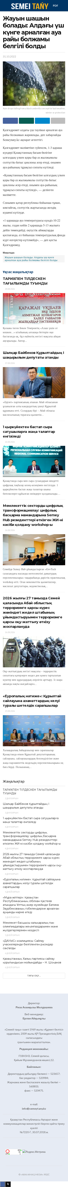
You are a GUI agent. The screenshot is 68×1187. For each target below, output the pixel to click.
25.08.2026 (10, 711)
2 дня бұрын (11, 798)
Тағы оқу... (34, 975)
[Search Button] (63, 5)
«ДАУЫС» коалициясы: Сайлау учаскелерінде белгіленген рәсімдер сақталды (28, 944)
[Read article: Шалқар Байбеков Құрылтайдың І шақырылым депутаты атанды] (34, 382)
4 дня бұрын (11, 827)
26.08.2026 (10, 442)
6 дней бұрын (12, 953)
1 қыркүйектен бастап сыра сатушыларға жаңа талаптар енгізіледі (29, 431)
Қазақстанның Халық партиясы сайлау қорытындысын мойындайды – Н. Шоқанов (32, 960)
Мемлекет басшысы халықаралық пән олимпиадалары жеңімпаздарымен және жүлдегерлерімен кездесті (30, 926)
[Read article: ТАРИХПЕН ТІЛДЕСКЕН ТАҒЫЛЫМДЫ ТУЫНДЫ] (34, 308)
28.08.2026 (10, 289)
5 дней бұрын (12, 892)
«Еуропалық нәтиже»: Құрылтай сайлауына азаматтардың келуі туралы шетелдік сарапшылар (32, 701)
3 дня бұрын (11, 812)
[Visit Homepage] (29, 5)
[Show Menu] (4, 5)
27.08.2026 (10, 363)
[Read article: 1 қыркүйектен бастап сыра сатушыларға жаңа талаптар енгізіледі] (34, 461)
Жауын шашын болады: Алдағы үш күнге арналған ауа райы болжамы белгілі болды (31, 259)
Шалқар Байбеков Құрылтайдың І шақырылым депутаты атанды (26, 805)
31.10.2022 (9, 56)
